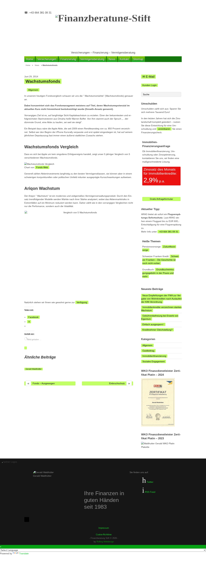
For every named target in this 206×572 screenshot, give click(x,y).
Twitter (149, 482)
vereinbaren (164, 129)
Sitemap (138, 59)
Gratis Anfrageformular (161, 199)
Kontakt (124, 59)
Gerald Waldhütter (34, 369)
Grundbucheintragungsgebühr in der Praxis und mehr (158, 273)
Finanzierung (68, 59)
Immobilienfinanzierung (154, 356)
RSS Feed (149, 492)
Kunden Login (149, 85)
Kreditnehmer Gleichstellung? (157, 329)
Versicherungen (46, 59)
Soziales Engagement (153, 361)
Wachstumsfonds (43, 81)
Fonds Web (42, 167)
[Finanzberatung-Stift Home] (103, 31)
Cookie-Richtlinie (104, 534)
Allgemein (33, 90)
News (112, 59)
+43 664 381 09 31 (168, 231)
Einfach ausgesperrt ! (153, 324)
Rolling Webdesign (105, 541)
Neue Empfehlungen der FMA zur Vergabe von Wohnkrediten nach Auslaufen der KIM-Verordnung (161, 298)
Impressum (103, 528)
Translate (24, 553)
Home (29, 59)
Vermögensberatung (92, 59)
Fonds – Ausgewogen (41, 383)
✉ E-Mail (148, 76)
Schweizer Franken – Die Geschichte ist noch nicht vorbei (160, 259)
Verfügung (82, 302)
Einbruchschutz (119, 383)
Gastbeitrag (148, 350)
